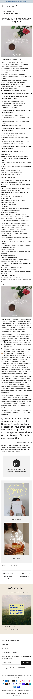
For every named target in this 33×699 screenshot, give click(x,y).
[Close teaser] (4, 342)
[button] (2, 349)
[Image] (16, 499)
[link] (9, 565)
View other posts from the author (16, 471)
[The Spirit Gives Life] (16, 610)
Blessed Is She (9, 683)
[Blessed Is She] (12, 6)
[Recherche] (26, 6)
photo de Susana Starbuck (24, 442)
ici (18, 451)
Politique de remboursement (9, 698)
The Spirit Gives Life (8, 627)
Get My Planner (16, 519)
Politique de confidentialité (23, 698)
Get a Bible (16, 559)
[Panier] (30, 6)
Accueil (3, 11)
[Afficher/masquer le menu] (2, 6)
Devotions (9, 11)
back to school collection (21, 1)
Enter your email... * (8, 662)
